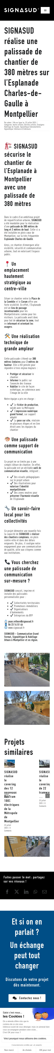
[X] (16, 892)
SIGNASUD (22, 10)
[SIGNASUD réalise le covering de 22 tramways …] (44, 764)
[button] (6, 796)
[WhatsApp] (35, 892)
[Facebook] (7, 892)
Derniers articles (30, 125)
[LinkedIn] (26, 892)
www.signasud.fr (16, 627)
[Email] (44, 892)
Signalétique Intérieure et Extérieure (17, 129)
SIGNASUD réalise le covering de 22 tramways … (45, 784)
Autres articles (18, 125)
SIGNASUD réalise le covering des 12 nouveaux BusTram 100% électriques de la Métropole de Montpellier (11, 796)
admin (9, 123)
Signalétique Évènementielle (30, 127)
